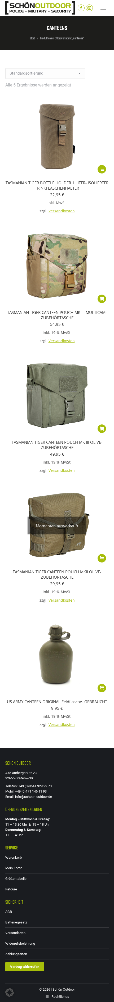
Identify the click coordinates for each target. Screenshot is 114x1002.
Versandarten (15, 933)
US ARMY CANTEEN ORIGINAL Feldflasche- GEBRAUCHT (57, 701)
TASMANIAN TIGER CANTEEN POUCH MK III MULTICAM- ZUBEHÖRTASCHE (57, 315)
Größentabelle (16, 879)
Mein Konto (13, 868)
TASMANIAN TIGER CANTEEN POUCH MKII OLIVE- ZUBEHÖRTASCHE (57, 574)
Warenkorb (13, 857)
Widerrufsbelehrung (20, 943)
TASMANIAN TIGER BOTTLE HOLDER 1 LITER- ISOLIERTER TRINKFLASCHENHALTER (57, 185)
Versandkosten (62, 211)
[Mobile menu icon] (103, 8)
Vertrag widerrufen (24, 967)
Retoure (11, 889)
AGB (8, 912)
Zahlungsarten (16, 954)
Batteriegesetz (16, 922)
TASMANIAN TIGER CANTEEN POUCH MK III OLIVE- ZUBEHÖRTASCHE (57, 445)
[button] (102, 299)
